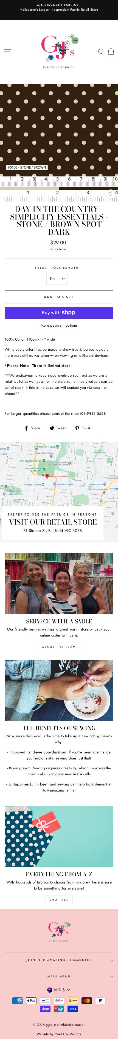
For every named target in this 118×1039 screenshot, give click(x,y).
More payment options (59, 325)
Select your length (57, 268)
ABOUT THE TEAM (59, 647)
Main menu (59, 976)
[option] (59, 8)
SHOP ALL (59, 900)
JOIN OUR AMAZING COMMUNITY (59, 960)
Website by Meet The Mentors (59, 1034)
